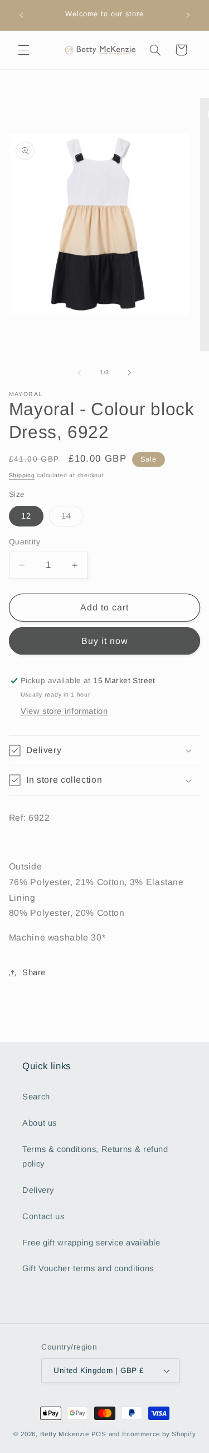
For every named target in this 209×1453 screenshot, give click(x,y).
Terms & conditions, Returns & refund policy (95, 1156)
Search (36, 1096)
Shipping (22, 475)
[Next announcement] (188, 15)
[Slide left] (79, 372)
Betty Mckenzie (64, 1434)
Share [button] (34, 972)
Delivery (38, 1190)
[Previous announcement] (21, 15)
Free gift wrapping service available (91, 1242)
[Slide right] (130, 372)
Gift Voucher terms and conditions (88, 1268)
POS (98, 1434)
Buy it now (104, 641)
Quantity (24, 542)
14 (72, 518)
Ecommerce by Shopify (159, 1434)
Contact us (43, 1216)
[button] (23, 50)
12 (26, 515)
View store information (64, 711)
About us (39, 1122)
